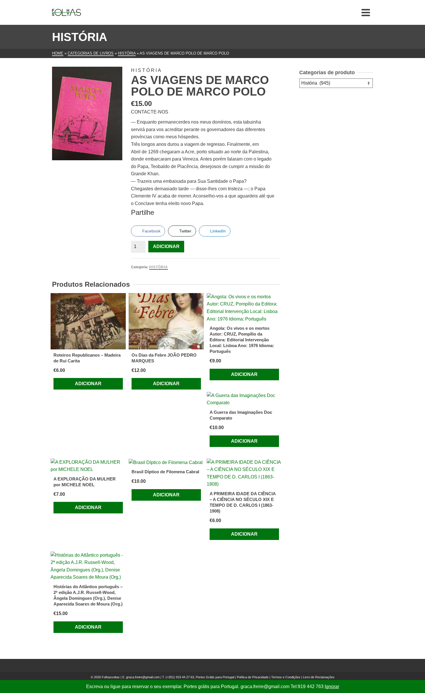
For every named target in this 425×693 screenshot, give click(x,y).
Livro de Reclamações (319, 677)
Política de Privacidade (253, 677)
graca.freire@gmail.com (143, 677)
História (158, 267)
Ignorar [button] (332, 686)
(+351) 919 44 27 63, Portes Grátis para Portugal (200, 677)
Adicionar (166, 246)
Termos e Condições (285, 677)
